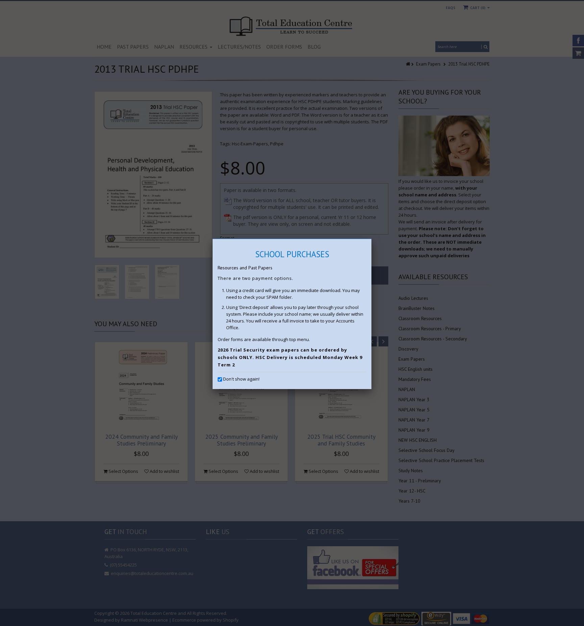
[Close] (371, 239)
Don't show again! (241, 379)
